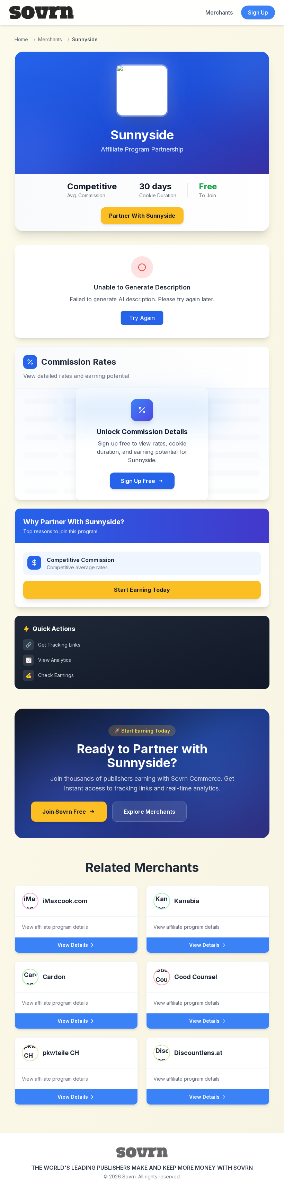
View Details (72, 945)
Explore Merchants (149, 811)
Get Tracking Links (53, 645)
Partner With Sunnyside (142, 215)
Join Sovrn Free (64, 811)
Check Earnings (50, 675)
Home (21, 39)
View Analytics (48, 660)
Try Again (142, 317)
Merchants (219, 12)
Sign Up (258, 12)
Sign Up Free (138, 480)
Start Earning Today (142, 589)
